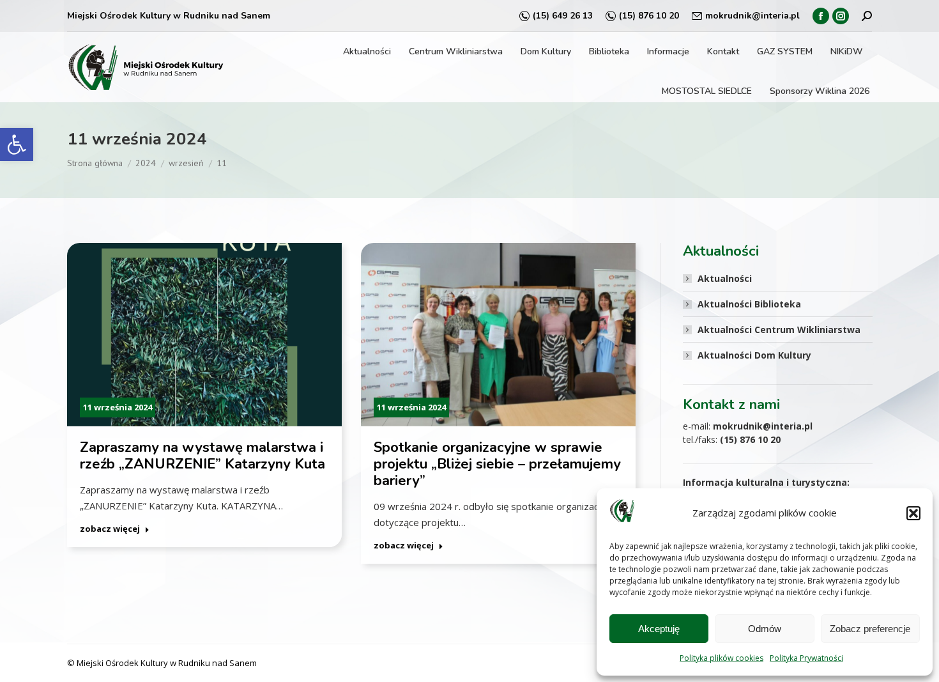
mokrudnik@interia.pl (752, 16)
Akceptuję (659, 628)
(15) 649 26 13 (563, 16)
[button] (16, 144)
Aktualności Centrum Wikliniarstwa (779, 329)
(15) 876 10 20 (649, 16)
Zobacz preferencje (870, 628)
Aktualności (725, 278)
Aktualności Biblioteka (749, 304)
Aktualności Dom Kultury (754, 355)
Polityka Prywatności (806, 658)
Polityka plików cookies (721, 658)
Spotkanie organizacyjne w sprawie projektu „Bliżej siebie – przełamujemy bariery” (497, 464)
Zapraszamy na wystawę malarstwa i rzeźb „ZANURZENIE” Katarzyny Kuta (202, 456)
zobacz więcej (110, 528)
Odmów (764, 628)
